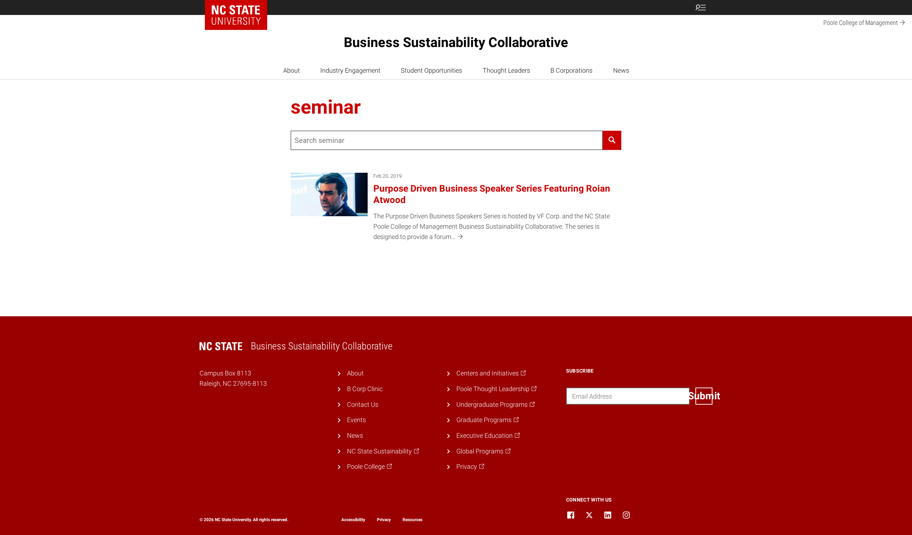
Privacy (384, 519)
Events (356, 420)
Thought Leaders (506, 70)
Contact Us (362, 404)
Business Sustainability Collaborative (456, 42)
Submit (703, 396)
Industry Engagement (350, 70)
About (291, 70)
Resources (413, 519)
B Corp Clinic (365, 389)
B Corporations (571, 70)
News (621, 70)
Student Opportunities (431, 70)
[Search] (612, 140)
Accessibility (353, 519)
